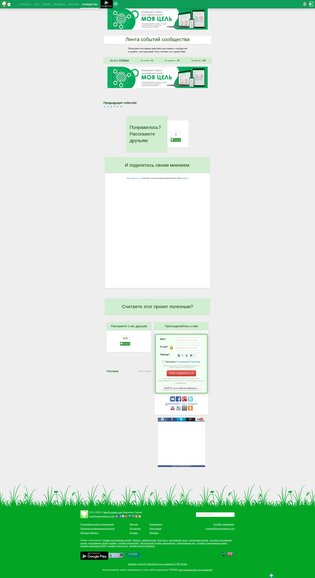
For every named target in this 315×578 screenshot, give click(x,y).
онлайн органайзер (128, 543)
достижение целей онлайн (102, 543)
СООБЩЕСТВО (90, 4)
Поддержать (155, 524)
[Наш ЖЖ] (179, 410)
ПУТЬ (36, 4)
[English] (230, 556)
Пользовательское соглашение (97, 524)
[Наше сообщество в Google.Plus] (185, 401)
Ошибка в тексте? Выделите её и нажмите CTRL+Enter (157, 564)
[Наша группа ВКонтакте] (173, 401)
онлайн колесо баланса (142, 546)
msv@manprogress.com (102, 516)
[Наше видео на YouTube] (173, 410)
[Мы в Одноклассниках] (190, 410)
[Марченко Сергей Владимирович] (140, 516)
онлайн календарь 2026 (93, 546)
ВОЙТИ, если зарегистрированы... (181, 388)
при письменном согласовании (195, 569)
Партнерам (155, 528)
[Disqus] (157, 245)
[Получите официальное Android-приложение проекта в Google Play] (107, 4)
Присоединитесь (133, 178)
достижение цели (178, 540)
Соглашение (182, 362)
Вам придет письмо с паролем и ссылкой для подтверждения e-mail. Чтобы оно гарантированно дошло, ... (181, 381)
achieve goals (149, 540)
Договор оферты (89, 533)
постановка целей (198, 540)
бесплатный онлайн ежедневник (157, 543)
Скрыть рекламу (144, 371)
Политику (195, 362)
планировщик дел (186, 543)
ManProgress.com (112, 512)
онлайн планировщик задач (212, 543)
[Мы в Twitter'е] (190, 401)
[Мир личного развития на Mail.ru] (185, 410)
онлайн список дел (117, 546)
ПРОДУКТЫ (59, 4)
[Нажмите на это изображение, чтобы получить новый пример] (186, 355)
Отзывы (134, 533)
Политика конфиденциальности (97, 528)
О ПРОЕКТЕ (25, 4)
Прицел (136, 540)
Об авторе (135, 528)
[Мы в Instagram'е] (181, 404)
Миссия (134, 524)
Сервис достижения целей (117, 540)
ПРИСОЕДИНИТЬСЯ (181, 373)
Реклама (153, 533)
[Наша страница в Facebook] (179, 401)
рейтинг (185, 178)
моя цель (163, 540)
